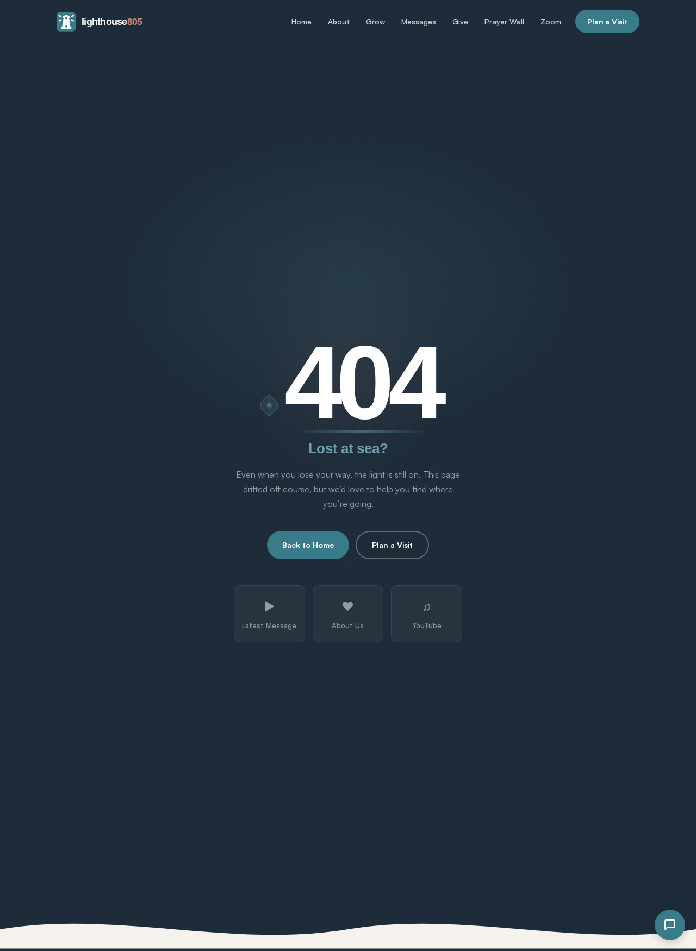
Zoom (550, 21)
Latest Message (269, 614)
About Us (348, 614)
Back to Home (308, 544)
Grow (375, 21)
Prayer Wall (504, 21)
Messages (418, 21)
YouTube (427, 614)
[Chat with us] (670, 925)
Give (460, 21)
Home (301, 21)
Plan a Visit (607, 21)
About (339, 21)
